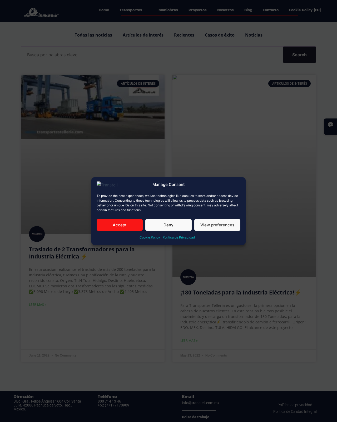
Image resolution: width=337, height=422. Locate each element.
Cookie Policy (150, 237)
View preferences (217, 224)
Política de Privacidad (179, 237)
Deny (168, 224)
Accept (120, 224)
